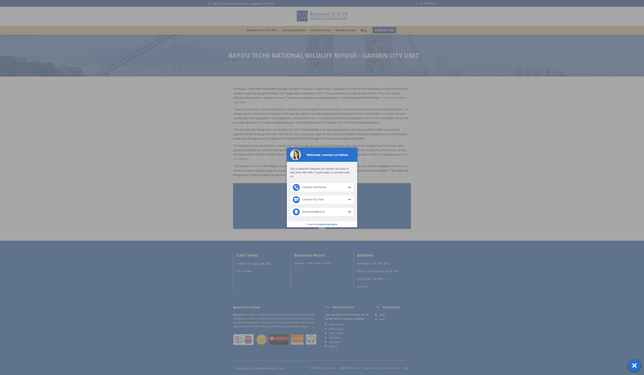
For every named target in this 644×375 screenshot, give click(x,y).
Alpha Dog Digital (328, 224)
